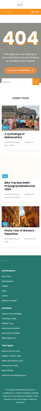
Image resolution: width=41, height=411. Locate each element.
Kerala (5, 295)
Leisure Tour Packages (12, 313)
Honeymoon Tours (10, 365)
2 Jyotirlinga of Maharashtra (14, 135)
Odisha (5, 286)
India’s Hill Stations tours (12, 360)
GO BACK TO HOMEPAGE (19, 70)
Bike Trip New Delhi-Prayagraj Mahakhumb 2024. (20, 186)
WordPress (20, 402)
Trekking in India (9, 318)
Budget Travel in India (11, 356)
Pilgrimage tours (9, 338)
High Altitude (7, 370)
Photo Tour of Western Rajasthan (19, 232)
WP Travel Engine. (20, 399)
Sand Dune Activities (11, 333)
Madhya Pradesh (9, 300)
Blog (5, 127)
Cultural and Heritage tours (14, 375)
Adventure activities (11, 328)
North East (6, 276)
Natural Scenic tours (11, 351)
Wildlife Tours (8, 323)
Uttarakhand (7, 281)
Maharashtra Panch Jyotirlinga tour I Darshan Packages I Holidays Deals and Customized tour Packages (20, 393)
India (4, 291)
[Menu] (32, 12)
